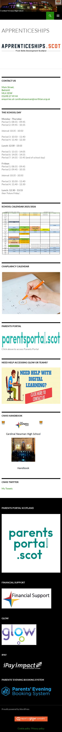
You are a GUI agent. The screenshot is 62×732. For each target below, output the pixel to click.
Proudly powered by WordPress (15, 709)
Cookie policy (24, 728)
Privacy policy (37, 728)
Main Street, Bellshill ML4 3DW (8, 90)
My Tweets (7, 488)
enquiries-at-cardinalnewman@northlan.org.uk (26, 99)
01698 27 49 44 (10, 96)
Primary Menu (58, 16)
